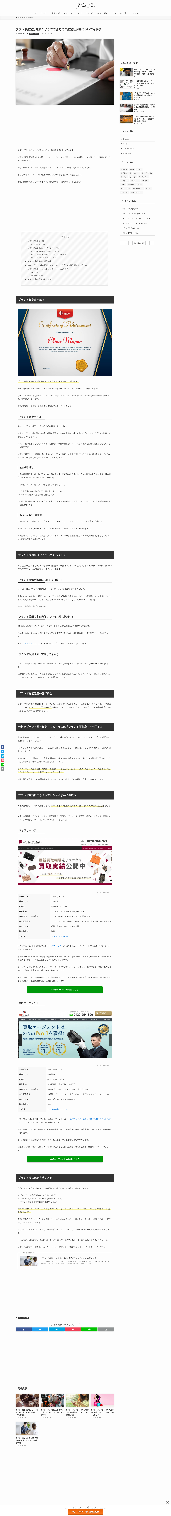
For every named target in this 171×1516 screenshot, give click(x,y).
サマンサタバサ (147, 173)
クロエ (132, 169)
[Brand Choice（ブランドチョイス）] (85, 6)
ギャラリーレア (36, 272)
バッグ (125, 144)
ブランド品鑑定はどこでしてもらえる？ (44, 248)
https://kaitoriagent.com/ (57, 1109)
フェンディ (135, 181)
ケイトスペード (126, 173)
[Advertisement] (65, 124)
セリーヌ (133, 177)
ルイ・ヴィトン (138, 188)
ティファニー (143, 177)
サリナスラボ (30, 643)
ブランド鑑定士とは (37, 244)
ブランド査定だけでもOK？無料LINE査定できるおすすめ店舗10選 (68, 1258)
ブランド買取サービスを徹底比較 (84, 1512)
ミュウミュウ (125, 188)
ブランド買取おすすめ (130, 209)
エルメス (124, 169)
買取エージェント (36, 275)
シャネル (124, 177)
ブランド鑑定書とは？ (36, 241)
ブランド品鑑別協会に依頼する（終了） (45, 251)
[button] (24, 1329)
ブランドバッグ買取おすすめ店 (133, 214)
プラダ (123, 184)
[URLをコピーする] (106, 1329)
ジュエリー (127, 139)
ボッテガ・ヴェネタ (135, 184)
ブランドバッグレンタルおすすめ (134, 223)
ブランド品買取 (34, 33)
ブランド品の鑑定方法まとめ (39, 279)
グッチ (139, 169)
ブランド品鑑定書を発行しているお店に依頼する (48, 254)
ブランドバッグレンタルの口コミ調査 (136, 218)
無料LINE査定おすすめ (130, 233)
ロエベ (148, 188)
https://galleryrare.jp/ (59, 936)
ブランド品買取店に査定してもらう (43, 257)
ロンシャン (124, 192)
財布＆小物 (127, 153)
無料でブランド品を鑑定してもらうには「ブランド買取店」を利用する (57, 265)
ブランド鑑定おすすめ (130, 228)
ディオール (124, 181)
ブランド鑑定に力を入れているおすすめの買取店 (47, 269)
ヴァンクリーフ (136, 192)
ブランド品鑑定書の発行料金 (39, 261)
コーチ (136, 173)
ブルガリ (145, 181)
